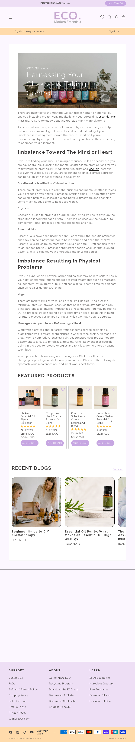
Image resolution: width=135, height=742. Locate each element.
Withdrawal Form (19, 718)
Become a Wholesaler (62, 701)
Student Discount (60, 707)
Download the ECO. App (64, 689)
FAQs (12, 683)
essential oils (107, 116)
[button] (10, 17)
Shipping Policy (18, 695)
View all (118, 469)
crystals (94, 169)
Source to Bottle (99, 677)
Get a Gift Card (18, 701)
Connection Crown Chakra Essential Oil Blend (105, 418)
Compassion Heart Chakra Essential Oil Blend (53, 418)
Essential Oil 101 (99, 695)
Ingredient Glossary (101, 683)
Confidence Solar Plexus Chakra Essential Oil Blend (78, 419)
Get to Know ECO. (60, 677)
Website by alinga (117, 738)
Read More (19, 540)
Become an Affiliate (61, 695)
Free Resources (98, 689)
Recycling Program (61, 683)
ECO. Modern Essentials (29, 738)
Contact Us (16, 677)
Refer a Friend (17, 707)
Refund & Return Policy (23, 689)
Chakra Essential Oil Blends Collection (28, 418)
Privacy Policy (17, 712)
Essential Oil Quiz (100, 701)
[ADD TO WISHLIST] (37, 389)
